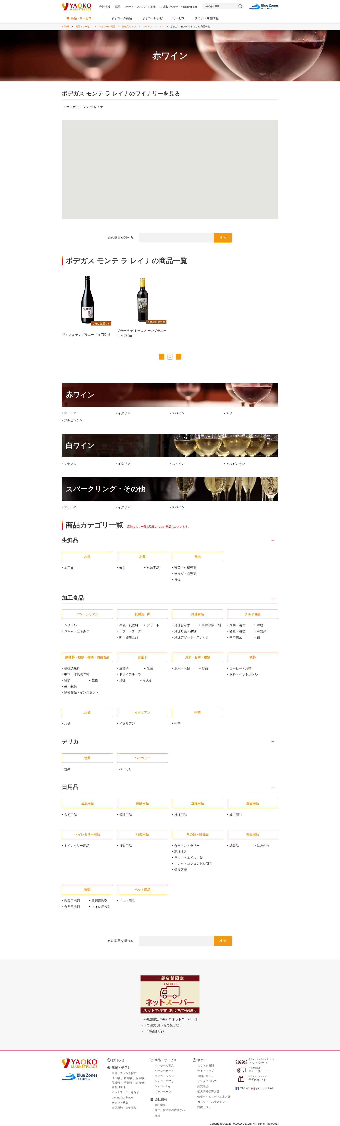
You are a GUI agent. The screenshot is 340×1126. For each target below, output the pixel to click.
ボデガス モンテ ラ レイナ (84, 107)
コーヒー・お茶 (240, 668)
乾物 (95, 680)
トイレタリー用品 (76, 845)
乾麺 (205, 668)
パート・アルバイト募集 (141, 6)
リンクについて (207, 1081)
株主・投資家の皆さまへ (170, 1110)
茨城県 (116, 1082)
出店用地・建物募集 (124, 1107)
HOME (65, 26)
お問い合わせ (169, 6)
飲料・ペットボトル (243, 674)
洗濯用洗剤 (72, 900)
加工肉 (69, 567)
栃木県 (140, 1078)
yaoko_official (264, 1088)
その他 (147, 680)
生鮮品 (70, 540)
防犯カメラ (204, 1107)
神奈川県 (117, 1087)
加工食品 (73, 598)
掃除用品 (125, 814)
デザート (153, 625)
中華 (177, 723)
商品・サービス (84, 26)
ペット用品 (127, 900)
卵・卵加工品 (128, 637)
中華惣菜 (235, 637)
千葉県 (128, 1082)
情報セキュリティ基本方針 (213, 1096)
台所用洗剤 (72, 906)
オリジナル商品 (164, 1065)
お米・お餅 (182, 668)
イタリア (124, 413)
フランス (70, 413)
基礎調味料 (72, 668)
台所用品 (70, 814)
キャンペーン (163, 1091)
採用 (118, 6)
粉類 (67, 680)
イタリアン (127, 723)
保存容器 (180, 869)
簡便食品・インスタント (81, 692)
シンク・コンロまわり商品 (193, 863)
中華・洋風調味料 (76, 674)
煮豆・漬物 (237, 631)
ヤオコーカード (164, 1070)
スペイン (147, 26)
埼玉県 (116, 1078)
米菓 (150, 668)
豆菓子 (124, 668)
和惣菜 (261, 631)
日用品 (70, 787)
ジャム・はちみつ (76, 631)
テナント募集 (120, 1102)
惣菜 (67, 769)
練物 (260, 625)
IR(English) (190, 6)
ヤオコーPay (162, 1086)
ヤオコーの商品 (121, 18)
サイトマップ (205, 1070)
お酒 (67, 723)
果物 (177, 579)
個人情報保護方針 (208, 1091)
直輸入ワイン (129, 26)
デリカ (70, 742)
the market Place (122, 1097)
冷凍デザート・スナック (191, 637)
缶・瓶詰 (70, 686)
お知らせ (118, 1060)
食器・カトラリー (187, 845)
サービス (179, 18)
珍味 (122, 680)
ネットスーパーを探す (125, 1092)
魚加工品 (153, 567)
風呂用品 (235, 814)
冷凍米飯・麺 (211, 625)
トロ (161, 26)
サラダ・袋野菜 (185, 573)
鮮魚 (122, 567)
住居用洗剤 (99, 900)
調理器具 (180, 851)
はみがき (263, 845)
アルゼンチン (73, 420)
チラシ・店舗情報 (207, 18)
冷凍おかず (182, 625)
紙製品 (234, 845)
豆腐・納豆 (237, 625)
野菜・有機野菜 (185, 567)
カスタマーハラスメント (212, 1101)
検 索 (222, 237)
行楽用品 (125, 845)
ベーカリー (127, 769)
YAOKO (244, 1088)
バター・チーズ (130, 631)
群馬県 (128, 1078)
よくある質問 (205, 1065)
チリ (229, 413)
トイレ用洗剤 (101, 906)
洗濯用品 (180, 814)
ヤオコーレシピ (152, 18)
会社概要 (160, 1105)
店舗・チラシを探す (124, 1073)
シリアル (70, 625)
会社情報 (104, 6)
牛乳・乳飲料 (128, 625)
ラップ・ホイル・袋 (188, 857)
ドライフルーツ (130, 674)
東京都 (140, 1082)
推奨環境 (202, 1086)
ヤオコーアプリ (164, 1081)
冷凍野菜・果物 (185, 631)
